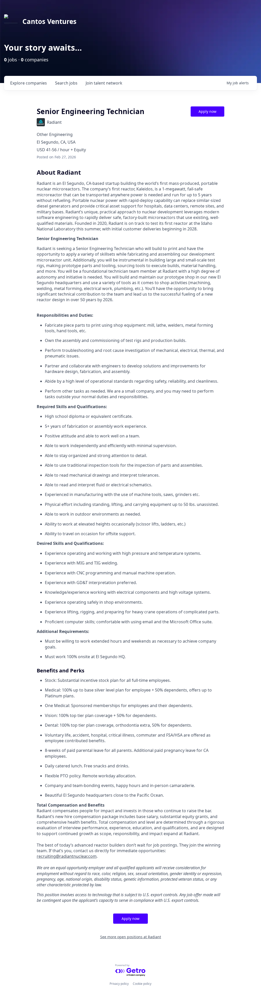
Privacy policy (119, 984)
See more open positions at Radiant (130, 936)
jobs (66, 83)
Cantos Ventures (49, 21)
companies (28, 83)
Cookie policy (142, 984)
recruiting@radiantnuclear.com (67, 856)
